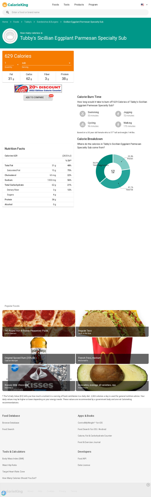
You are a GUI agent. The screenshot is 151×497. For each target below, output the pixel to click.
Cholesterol (10, 175)
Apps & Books (86, 415)
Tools (67, 4)
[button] (144, 4)
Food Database (11, 415)
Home (5, 22)
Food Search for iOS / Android (92, 429)
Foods (55, 4)
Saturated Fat (13, 170)
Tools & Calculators (13, 451)
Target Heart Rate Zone (13, 471)
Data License (84, 465)
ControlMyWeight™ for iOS (90, 423)
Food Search (8, 429)
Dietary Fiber (13, 190)
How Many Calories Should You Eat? (19, 478)
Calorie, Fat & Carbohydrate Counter (95, 436)
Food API (82, 458)
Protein (8, 199)
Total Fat (9, 165)
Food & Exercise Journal (89, 442)
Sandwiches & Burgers (47, 22)
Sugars (10, 195)
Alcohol (8, 204)
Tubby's (28, 22)
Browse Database (10, 423)
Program (93, 4)
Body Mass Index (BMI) (13, 458)
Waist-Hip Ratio (9, 465)
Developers (84, 451)
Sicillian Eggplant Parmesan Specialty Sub (83, 22)
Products (79, 4)
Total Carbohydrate (14, 185)
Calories (9, 156)
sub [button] (24, 63)
